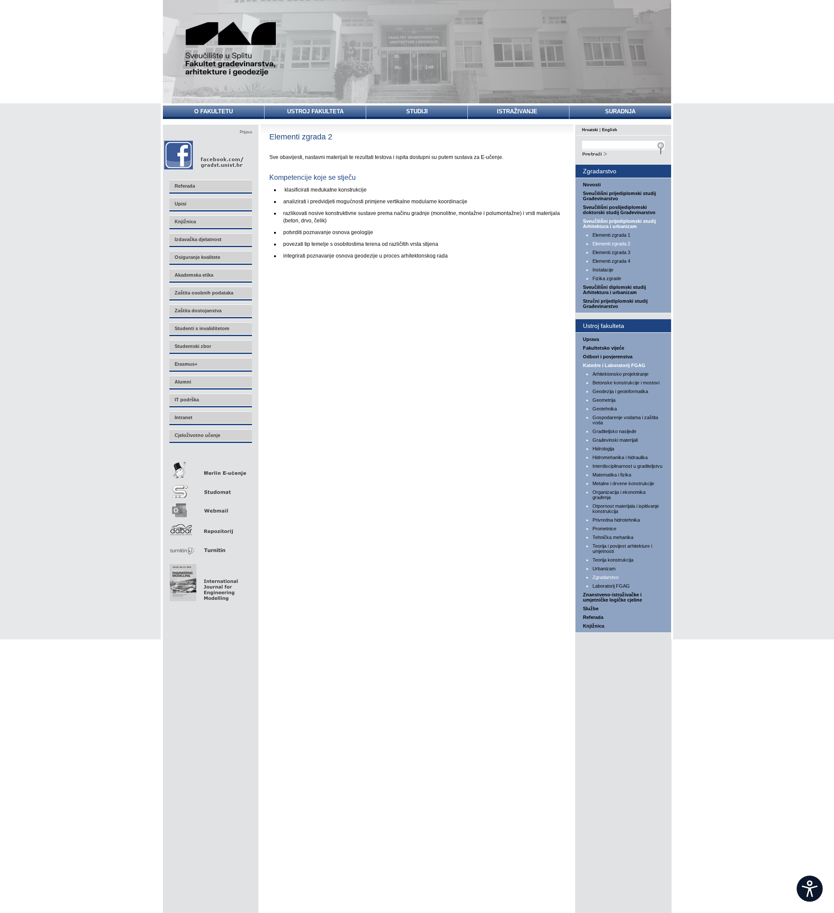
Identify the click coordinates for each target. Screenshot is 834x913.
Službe (591, 608)
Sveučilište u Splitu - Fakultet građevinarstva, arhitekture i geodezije (231, 49)
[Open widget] (810, 889)
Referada (593, 617)
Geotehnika (604, 408)
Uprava (591, 339)
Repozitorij (210, 527)
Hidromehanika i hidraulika (620, 457)
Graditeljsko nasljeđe (614, 431)
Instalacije (602, 269)
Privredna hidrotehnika (616, 520)
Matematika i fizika (611, 474)
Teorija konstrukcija (612, 559)
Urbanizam (604, 568)
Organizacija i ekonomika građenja (618, 495)
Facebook (204, 154)
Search (623, 152)
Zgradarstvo (605, 577)
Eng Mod (202, 580)
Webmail (210, 507)
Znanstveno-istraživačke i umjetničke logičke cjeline (612, 597)
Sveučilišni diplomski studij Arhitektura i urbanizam (614, 289)
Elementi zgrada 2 (611, 243)
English (609, 130)
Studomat (210, 488)
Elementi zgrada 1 (611, 235)
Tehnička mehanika (612, 537)
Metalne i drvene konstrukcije (623, 483)
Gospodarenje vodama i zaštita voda (625, 420)
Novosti (592, 184)
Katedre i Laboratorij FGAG (614, 365)
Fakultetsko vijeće (603, 348)
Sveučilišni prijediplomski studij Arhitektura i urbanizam (619, 223)
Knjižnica (593, 626)
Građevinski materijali (615, 440)
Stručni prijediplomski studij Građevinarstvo (615, 303)
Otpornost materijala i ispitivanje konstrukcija (625, 508)
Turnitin (210, 546)
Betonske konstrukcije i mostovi (625, 382)
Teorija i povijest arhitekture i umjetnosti (622, 548)
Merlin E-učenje (210, 468)
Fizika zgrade (606, 278)
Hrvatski (590, 130)
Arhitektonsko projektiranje (620, 374)
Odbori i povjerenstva (607, 356)
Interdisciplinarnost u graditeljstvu (627, 466)
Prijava (246, 132)
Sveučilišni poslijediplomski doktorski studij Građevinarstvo (619, 210)
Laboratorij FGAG (611, 586)
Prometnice (604, 528)
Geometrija (604, 400)
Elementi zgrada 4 (611, 261)
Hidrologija (603, 448)
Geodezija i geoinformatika (620, 391)
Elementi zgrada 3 (611, 252)
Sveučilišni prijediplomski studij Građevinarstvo (619, 196)
